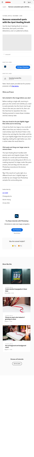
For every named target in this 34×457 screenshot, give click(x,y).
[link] (4, 7)
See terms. (15, 86)
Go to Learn (17, 363)
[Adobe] (8, 2)
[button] (24, 2)
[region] (17, 282)
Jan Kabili (5, 193)
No (21, 246)
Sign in (29, 2)
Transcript (8, 54)
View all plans (17, 233)
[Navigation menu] (2, 2)
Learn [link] (4, 7)
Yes (15, 246)
